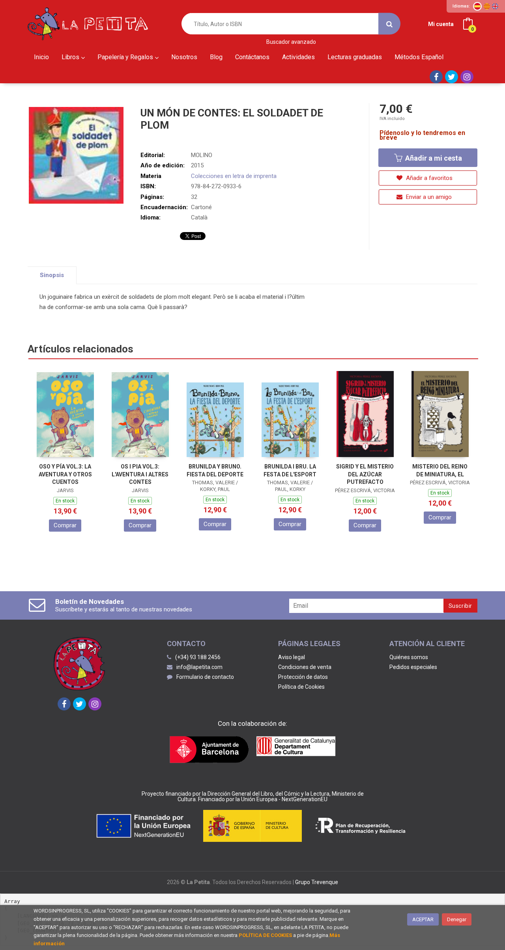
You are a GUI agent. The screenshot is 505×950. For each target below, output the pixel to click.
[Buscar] (389, 24)
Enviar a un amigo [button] (428, 196)
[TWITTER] (451, 76)
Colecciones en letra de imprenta (234, 176)
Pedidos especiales (413, 667)
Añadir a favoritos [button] (428, 178)
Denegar (456, 919)
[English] (495, 6)
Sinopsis (52, 275)
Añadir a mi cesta (433, 158)
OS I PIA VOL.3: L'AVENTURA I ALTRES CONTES (140, 474)
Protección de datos (303, 677)
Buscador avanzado (291, 42)
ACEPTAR (423, 919)
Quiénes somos (408, 657)
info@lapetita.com (199, 667)
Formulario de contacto (205, 677)
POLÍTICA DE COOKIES (265, 935)
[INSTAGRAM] (466, 76)
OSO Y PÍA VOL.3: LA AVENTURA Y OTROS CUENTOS (65, 474)
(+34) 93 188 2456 (198, 657)
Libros (71, 57)
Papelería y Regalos (126, 57)
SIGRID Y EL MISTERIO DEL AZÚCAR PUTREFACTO (365, 474)
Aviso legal (291, 657)
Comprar (65, 525)
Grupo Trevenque (316, 882)
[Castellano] (477, 6)
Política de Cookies (301, 687)
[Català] (487, 6)
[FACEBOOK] (436, 76)
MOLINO (201, 155)
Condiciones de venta (304, 667)
